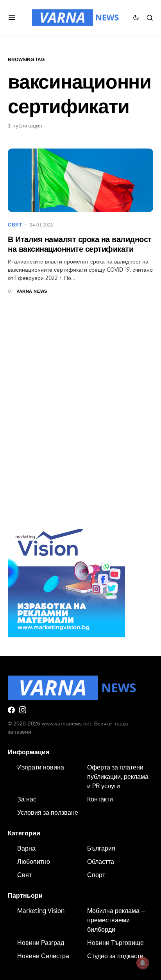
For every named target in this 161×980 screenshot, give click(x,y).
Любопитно (33, 861)
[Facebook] (11, 709)
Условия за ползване (47, 812)
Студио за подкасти (115, 956)
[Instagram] (22, 709)
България (101, 848)
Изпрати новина (40, 767)
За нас (26, 799)
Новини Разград (40, 942)
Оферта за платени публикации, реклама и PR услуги (117, 776)
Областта (100, 861)
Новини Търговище (115, 942)
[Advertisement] (80, 421)
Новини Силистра (43, 956)
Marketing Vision (40, 911)
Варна (26, 848)
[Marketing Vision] (66, 578)
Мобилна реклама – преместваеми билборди (116, 920)
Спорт (96, 875)
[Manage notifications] (142, 963)
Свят (15, 225)
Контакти (100, 799)
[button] (12, 17)
